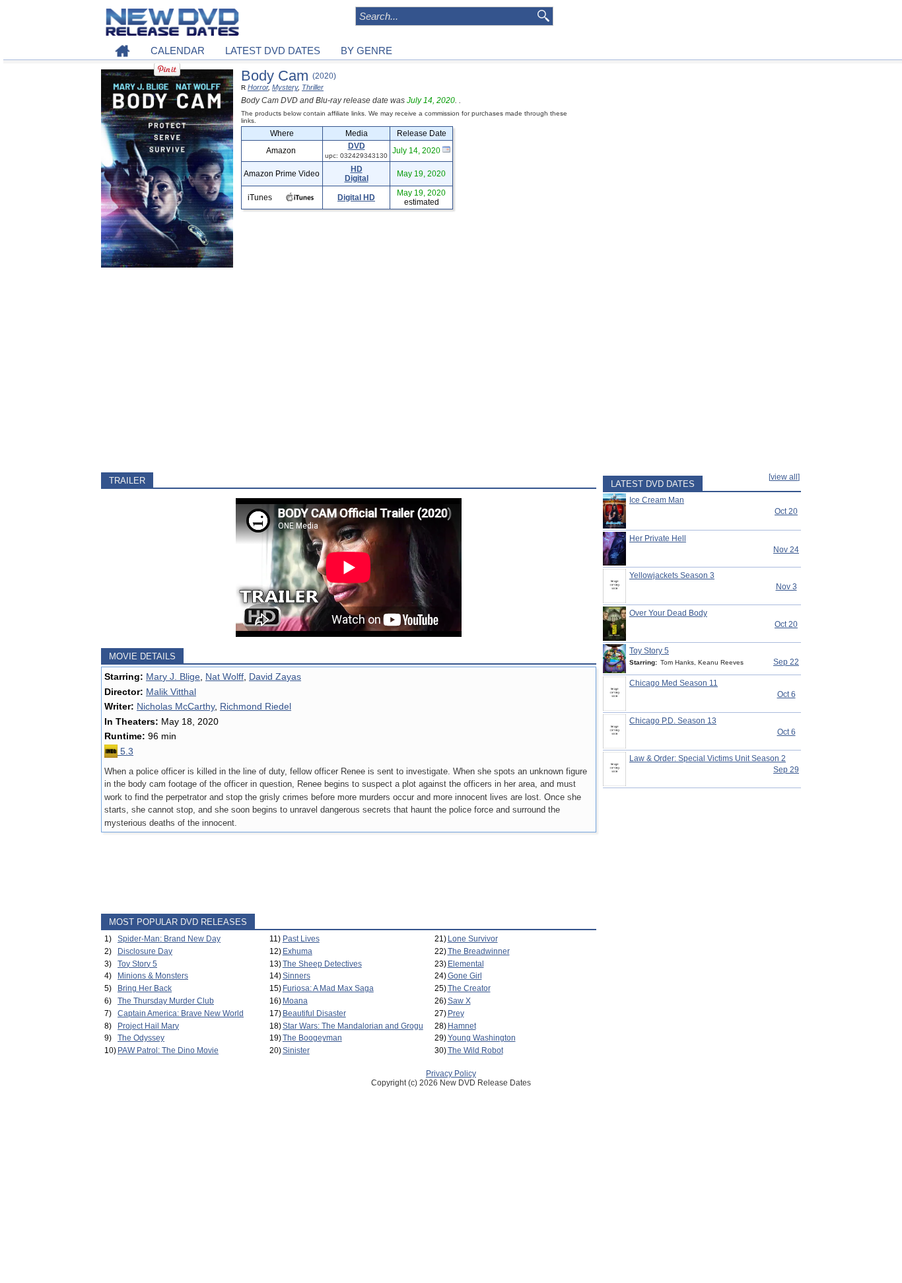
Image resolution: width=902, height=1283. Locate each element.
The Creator (469, 988)
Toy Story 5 (137, 964)
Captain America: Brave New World (181, 1013)
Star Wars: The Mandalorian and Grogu (353, 1026)
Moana (295, 1001)
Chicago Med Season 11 (673, 683)
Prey (456, 1013)
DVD (356, 146)
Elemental (466, 964)
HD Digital (356, 174)
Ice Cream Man (656, 500)
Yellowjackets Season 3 (671, 575)
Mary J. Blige (173, 676)
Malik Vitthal (171, 691)
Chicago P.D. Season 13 (672, 720)
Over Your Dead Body (668, 613)
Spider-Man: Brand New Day (169, 938)
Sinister (296, 1050)
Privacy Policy (451, 1073)
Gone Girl (465, 975)
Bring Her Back (145, 988)
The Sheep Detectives (322, 964)
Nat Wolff (224, 676)
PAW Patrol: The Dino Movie (168, 1050)
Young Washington (482, 1038)
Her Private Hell (657, 538)
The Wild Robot (475, 1050)
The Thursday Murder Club (166, 1001)
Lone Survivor (473, 938)
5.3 (125, 751)
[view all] (784, 477)
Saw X (459, 1001)
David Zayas (275, 676)
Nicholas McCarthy (176, 706)
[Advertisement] (348, 369)
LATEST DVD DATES (272, 50)
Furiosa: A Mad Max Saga (328, 988)
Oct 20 (786, 511)
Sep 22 (786, 662)
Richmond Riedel (255, 706)
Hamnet (462, 1026)
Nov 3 (786, 586)
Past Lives (301, 938)
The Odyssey (141, 1038)
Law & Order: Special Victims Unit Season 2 (707, 758)
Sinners (296, 975)
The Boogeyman (312, 1038)
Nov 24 (786, 549)
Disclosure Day (145, 951)
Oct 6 (786, 694)
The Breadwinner (479, 951)
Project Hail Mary (148, 1026)
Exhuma (297, 951)
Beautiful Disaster (314, 1013)
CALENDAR (178, 50)
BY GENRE (366, 50)
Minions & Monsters (153, 975)
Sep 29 (786, 769)
